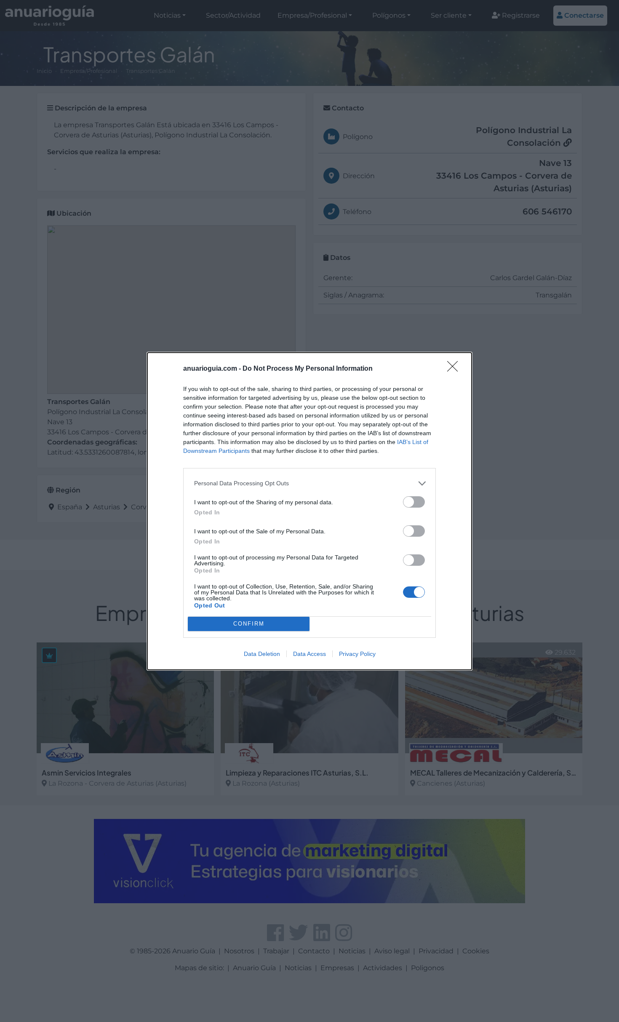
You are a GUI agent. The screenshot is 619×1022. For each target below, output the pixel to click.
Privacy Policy (357, 653)
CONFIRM (248, 624)
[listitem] (309, 483)
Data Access (309, 653)
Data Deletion (262, 653)
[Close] (455, 369)
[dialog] (309, 511)
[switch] (414, 502)
